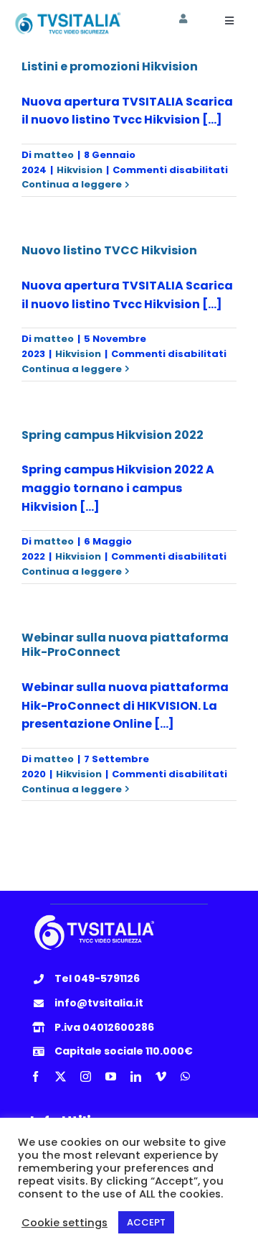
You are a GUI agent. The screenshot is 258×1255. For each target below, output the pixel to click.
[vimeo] (161, 1076)
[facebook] (35, 1076)
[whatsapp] (185, 1076)
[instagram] (85, 1076)
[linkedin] (135, 1076)
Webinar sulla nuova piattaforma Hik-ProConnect (125, 645)
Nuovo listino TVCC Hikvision (109, 250)
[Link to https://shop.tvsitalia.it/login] (183, 19)
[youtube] (110, 1076)
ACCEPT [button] (146, 1222)
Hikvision (79, 170)
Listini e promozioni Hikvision (110, 66)
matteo (54, 155)
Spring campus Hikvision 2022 (113, 435)
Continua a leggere (72, 184)
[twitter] (60, 1076)
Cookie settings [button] (65, 1222)
